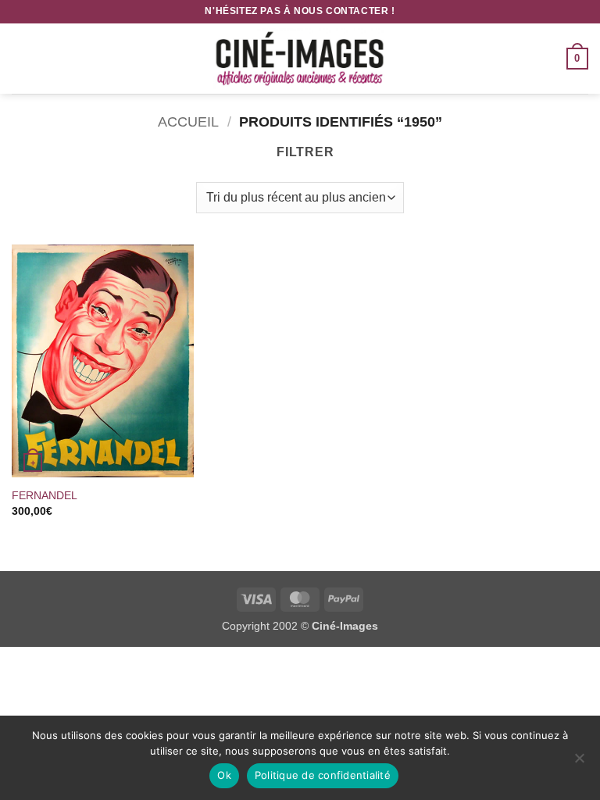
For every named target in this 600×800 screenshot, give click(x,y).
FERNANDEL (44, 495)
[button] (21, 58)
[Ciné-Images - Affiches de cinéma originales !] (300, 58)
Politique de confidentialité (323, 775)
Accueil (188, 121)
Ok (224, 775)
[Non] (579, 762)
